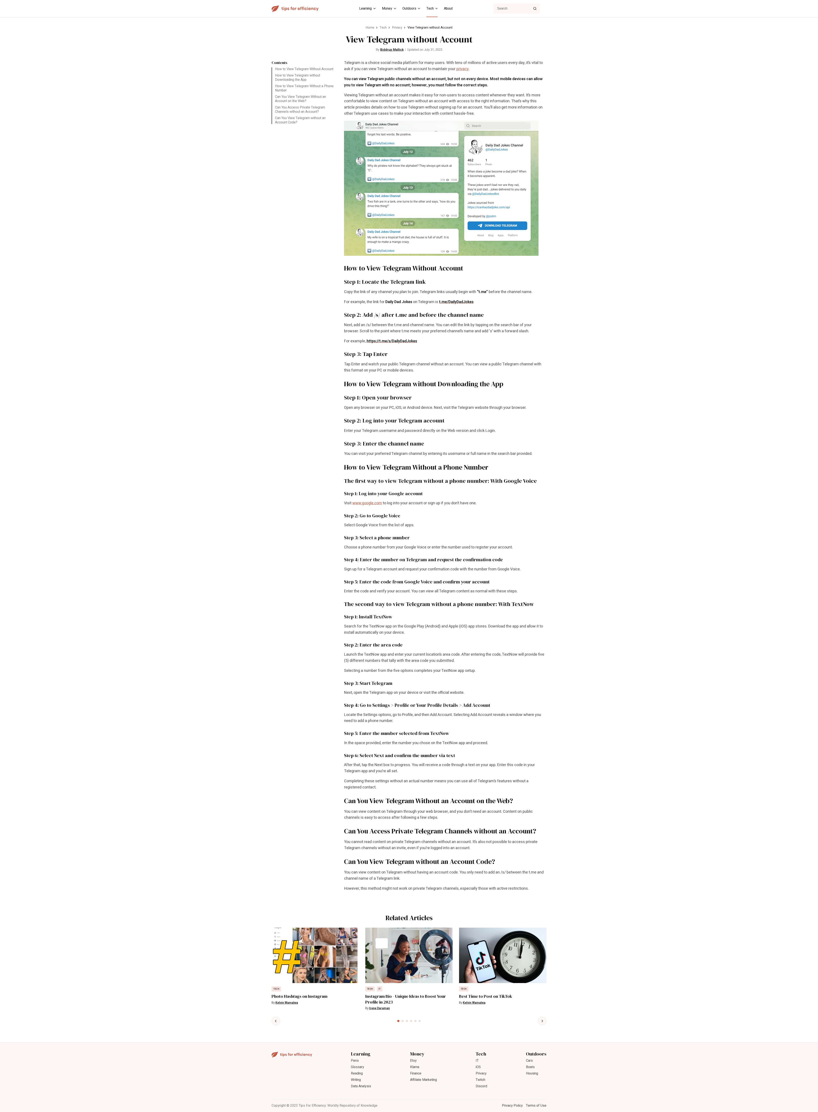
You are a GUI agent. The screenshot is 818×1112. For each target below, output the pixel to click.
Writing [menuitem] (356, 1079)
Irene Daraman (379, 1008)
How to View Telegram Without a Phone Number (304, 88)
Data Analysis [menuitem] (361, 1086)
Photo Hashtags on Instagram (299, 996)
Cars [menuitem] (529, 1060)
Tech (383, 27)
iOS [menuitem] (478, 1067)
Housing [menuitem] (532, 1073)
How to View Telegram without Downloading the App (297, 77)
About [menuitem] (448, 8)
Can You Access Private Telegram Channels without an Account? (300, 109)
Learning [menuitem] (365, 8)
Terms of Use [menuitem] (536, 1105)
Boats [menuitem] (530, 1067)
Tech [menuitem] (430, 8)
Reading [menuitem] (357, 1073)
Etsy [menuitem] (413, 1060)
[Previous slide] (276, 1021)
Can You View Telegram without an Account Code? (300, 120)
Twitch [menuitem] (480, 1079)
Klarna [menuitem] (414, 1067)
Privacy (397, 27)
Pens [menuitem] (355, 1060)
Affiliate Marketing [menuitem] (423, 1079)
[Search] (534, 8)
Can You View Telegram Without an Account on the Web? (300, 99)
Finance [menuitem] (415, 1073)
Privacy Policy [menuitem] (512, 1105)
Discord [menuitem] (481, 1086)
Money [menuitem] (387, 8)
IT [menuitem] (477, 1060)
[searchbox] (516, 8)
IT (380, 989)
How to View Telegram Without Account (304, 69)
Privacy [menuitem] (481, 1073)
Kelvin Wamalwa (286, 1003)
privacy (462, 69)
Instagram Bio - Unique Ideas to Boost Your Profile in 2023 (405, 999)
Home (370, 27)
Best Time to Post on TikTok (485, 996)
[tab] (398, 1021)
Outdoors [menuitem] (409, 8)
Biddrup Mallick (392, 49)
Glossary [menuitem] (357, 1067)
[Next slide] (542, 1021)
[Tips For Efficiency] (295, 8)
